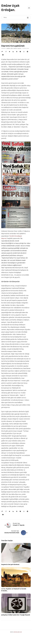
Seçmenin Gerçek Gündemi (10, 564)
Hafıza (15, 48)
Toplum (19, 48)
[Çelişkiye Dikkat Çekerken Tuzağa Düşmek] (16, 603)
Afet (11, 48)
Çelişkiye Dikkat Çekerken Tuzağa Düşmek (15, 615)
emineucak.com (18, 632)
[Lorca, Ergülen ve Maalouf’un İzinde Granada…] (16, 577)
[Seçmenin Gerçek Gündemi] (16, 553)
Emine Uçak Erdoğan (10, 8)
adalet (8, 48)
